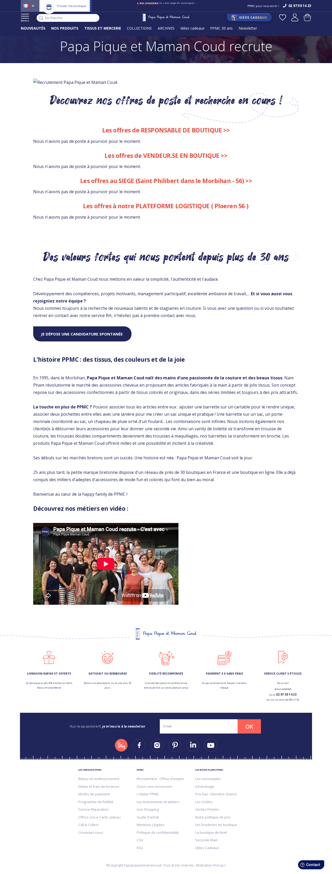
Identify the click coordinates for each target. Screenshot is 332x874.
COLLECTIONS (139, 28)
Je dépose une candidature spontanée (82, 334)
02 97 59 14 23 (286, 694)
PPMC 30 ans (221, 28)
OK (249, 726)
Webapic (219, 865)
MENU (25, 20)
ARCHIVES (166, 28)
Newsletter (248, 28)
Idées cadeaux (192, 28)
